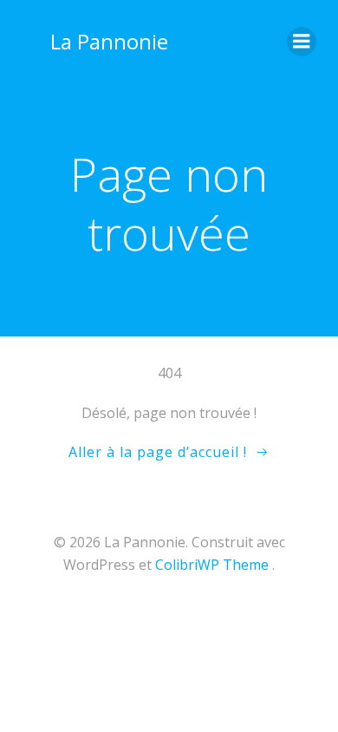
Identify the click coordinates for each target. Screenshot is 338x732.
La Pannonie (109, 41)
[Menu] (301, 41)
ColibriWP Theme (212, 564)
